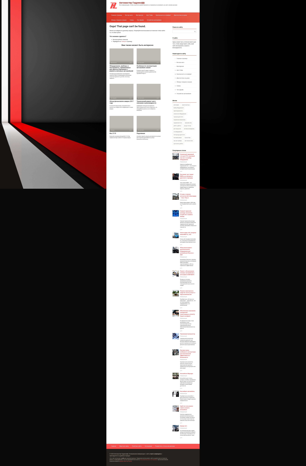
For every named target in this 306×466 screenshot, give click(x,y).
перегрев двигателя (178, 116)
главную (123, 41)
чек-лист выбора (178, 140)
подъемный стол (178, 122)
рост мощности (177, 128)
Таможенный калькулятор (187, 334)
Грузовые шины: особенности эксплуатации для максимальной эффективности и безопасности (188, 353)
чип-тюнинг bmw (189, 140)
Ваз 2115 (113, 133)
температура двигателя (179, 134)
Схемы (132, 20)
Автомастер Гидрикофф (132, 2)
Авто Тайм (149, 15)
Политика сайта (137, 446)
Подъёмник (141, 133)
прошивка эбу (188, 122)
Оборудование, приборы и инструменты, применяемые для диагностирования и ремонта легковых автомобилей (121, 68)
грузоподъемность (178, 110)
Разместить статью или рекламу (165, 446)
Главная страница (116, 15)
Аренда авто (183, 426)
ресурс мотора (187, 125)
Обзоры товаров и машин (119, 20)
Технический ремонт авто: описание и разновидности (146, 102)
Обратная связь (124, 446)
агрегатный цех (185, 104)
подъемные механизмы (179, 119)
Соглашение (148, 446)
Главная (113, 446)
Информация (183, 162)
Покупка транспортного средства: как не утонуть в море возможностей (187, 292)
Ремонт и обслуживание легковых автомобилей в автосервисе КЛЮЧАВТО (187, 272)
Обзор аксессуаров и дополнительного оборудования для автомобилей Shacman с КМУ (187, 251)
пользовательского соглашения (148, 459)
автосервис (176, 104)
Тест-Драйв (140, 20)
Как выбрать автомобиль (187, 391)
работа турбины (177, 125)
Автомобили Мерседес (186, 373)
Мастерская (139, 15)
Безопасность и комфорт (163, 15)
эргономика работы (178, 143)
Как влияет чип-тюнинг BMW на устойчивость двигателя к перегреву (186, 176)
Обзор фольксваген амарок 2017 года (121, 102)
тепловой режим (178, 137)
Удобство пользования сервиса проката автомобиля (186, 407)
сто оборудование (178, 131)
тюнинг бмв (187, 137)
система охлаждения (189, 128)
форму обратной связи (126, 461)
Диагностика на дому (180, 15)
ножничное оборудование (180, 113)
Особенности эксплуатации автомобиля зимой (147, 67)
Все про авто (129, 15)
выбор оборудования (179, 107)
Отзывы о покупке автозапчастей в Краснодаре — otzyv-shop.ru (188, 196)
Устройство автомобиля (154, 20)
